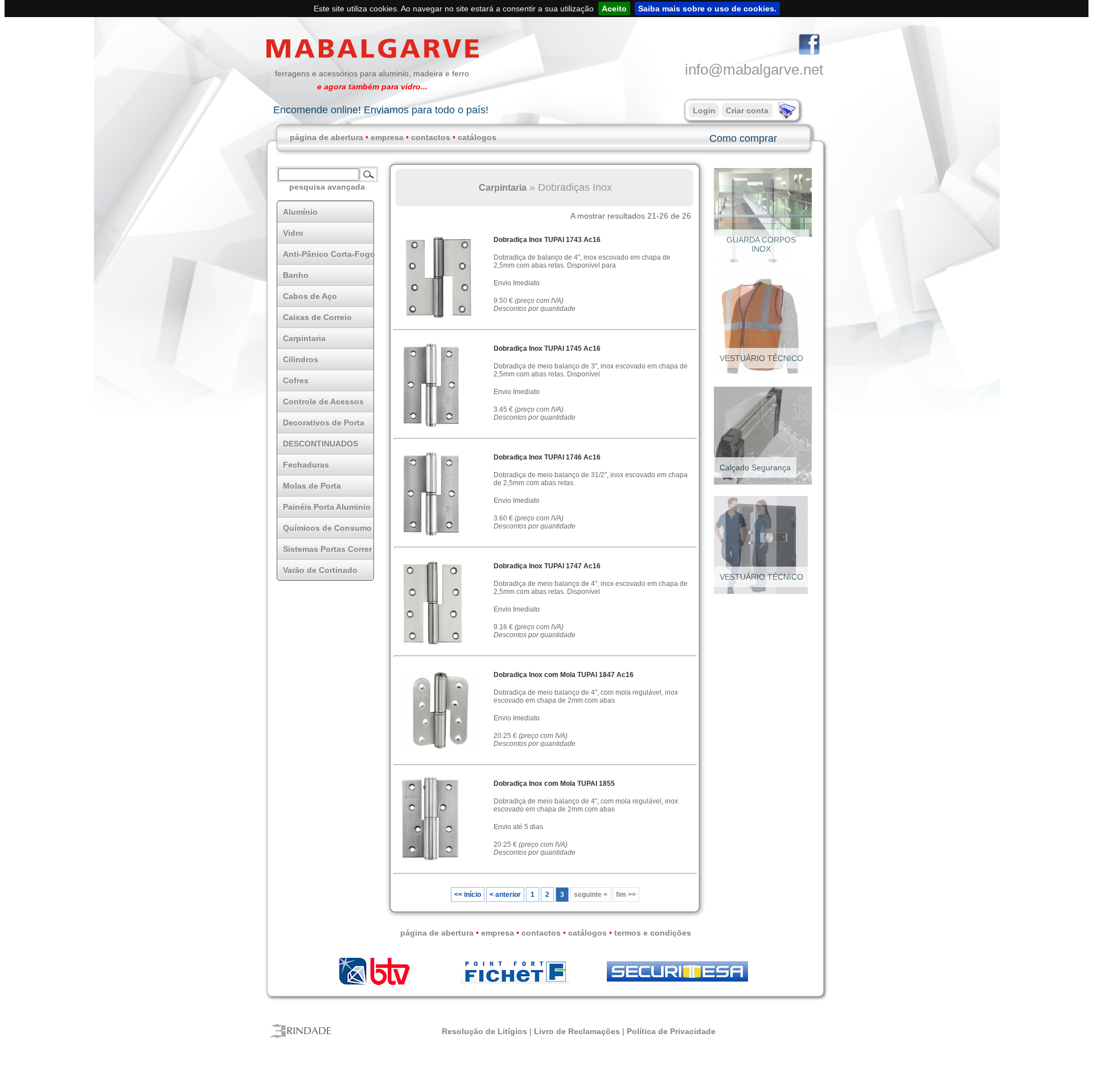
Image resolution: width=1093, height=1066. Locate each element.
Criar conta (747, 110)
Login (704, 110)
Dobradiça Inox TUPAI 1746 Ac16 (547, 457)
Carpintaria (503, 187)
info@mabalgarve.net (754, 69)
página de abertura (326, 137)
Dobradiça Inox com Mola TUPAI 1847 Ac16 (564, 675)
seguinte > (590, 895)
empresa (387, 137)
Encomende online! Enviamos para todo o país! (380, 110)
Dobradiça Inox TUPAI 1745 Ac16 (547, 348)
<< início (467, 895)
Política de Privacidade (671, 1031)
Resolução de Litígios (484, 1031)
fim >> (626, 895)
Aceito (614, 8)
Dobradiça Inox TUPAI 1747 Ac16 (547, 566)
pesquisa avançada (327, 186)
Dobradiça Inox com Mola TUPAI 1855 (554, 784)
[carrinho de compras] (786, 116)
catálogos (477, 137)
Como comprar (743, 138)
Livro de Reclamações (577, 1031)
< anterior (505, 895)
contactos (430, 137)
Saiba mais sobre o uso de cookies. (707, 8)
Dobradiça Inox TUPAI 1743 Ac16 (547, 240)
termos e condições (652, 932)
